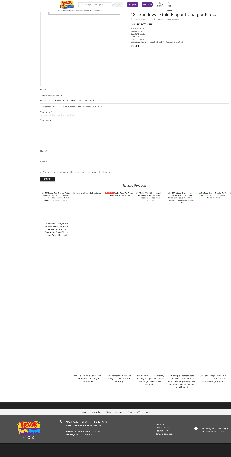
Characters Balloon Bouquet (208, 61)
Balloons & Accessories (204, 47)
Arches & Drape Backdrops (206, 19)
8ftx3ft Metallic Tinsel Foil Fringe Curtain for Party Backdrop (119, 379)
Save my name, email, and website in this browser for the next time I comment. (78, 172)
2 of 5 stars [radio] (46, 115)
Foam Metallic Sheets (204, 166)
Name (43, 151)
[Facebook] (168, 11)
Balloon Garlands (202, 88)
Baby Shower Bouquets (206, 56)
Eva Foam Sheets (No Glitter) (207, 152)
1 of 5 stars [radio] (41, 115)
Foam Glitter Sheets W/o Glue (207, 162)
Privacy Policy (162, 428)
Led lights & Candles (203, 208)
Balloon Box (200, 83)
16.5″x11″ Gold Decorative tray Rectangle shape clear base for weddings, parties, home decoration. (150, 380)
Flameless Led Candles (205, 212)
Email (43, 162)
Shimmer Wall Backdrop (205, 38)
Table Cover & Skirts (203, 291)
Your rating (46, 112)
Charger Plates (146, 19)
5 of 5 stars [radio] (70, 115)
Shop (74, 11)
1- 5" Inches (201, 110)
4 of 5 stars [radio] (60, 115)
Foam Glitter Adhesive (204, 157)
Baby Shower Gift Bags (205, 185)
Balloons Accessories (204, 92)
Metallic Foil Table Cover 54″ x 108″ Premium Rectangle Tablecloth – (87, 379)
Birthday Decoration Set (205, 97)
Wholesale (147, 4)
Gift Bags (198, 175)
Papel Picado (200, 250)
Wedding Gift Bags (203, 198)
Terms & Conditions (164, 434)
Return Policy (162, 431)
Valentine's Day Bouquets (207, 79)
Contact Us (219, 345)
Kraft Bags (200, 194)
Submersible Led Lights (205, 230)
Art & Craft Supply (202, 42)
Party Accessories (202, 259)
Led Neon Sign (202, 221)
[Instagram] (169, 11)
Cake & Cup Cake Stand (205, 133)
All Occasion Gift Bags (204, 180)
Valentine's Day (201, 296)
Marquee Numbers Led (205, 226)
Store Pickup (200, 287)
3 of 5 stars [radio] (52, 115)
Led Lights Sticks (203, 217)
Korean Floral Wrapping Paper (207, 203)
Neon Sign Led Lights (204, 273)
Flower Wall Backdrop (204, 33)
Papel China (199, 240)
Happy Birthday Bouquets (207, 70)
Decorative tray (202, 269)
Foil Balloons (201, 101)
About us (79, 11)
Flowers (197, 170)
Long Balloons (202, 123)
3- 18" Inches (202, 119)
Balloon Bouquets (203, 52)
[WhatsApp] (171, 11)
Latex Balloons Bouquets (206, 74)
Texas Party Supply (121, 448)
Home (60, 11)
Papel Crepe (199, 245)
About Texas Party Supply (204, 345)
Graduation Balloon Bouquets (208, 65)
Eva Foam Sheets (202, 148)
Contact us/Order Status (92, 11)
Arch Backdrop (202, 24)
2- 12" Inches (202, 115)
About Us (160, 425)
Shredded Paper (202, 278)
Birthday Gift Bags (203, 189)
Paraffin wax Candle (203, 254)
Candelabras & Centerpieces (207, 138)
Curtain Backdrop (203, 29)
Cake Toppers (201, 264)
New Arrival (67, 11)
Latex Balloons (202, 106)
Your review (46, 120)
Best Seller (199, 128)
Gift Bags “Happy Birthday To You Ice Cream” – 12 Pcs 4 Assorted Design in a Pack (213, 379)
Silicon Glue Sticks (203, 282)
